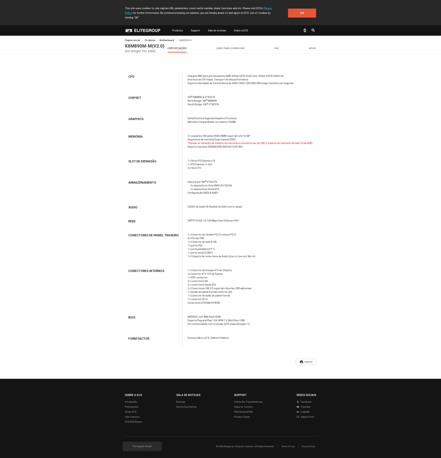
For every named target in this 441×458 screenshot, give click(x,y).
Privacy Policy (308, 446)
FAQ (276, 48)
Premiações (131, 406)
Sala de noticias (217, 30)
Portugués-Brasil (142, 446)
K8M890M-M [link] (185, 40)
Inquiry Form (307, 416)
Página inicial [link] (133, 40)
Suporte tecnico (243, 406)
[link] (150, 40)
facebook (305, 401)
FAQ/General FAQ (243, 411)
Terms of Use (288, 446)
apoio (312, 48)
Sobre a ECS (241, 30)
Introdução (131, 401)
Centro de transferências (248, 401)
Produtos (177, 30)
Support (195, 30)
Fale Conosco (132, 416)
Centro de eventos (186, 406)
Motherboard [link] (167, 40)
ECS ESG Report (133, 421)
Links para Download (230, 48)
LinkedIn (305, 411)
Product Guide (242, 416)
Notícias (180, 401)
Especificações (177, 48)
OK (302, 13)
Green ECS (130, 411)
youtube (305, 406)
